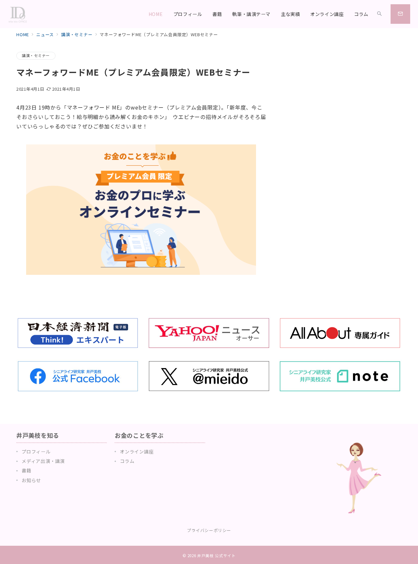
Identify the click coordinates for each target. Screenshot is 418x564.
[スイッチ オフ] (379, 14)
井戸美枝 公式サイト (216, 555)
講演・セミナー (36, 55)
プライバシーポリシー (209, 530)
